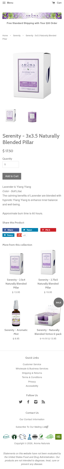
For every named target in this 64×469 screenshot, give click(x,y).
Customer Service (32, 364)
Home (5, 35)
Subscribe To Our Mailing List (31, 426)
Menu (9, 2)
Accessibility (32, 385)
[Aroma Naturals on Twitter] (20, 402)
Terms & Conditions (32, 377)
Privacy (32, 381)
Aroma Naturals (42, 443)
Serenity (17, 35)
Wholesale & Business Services (32, 368)
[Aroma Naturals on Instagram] (36, 402)
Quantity (7, 158)
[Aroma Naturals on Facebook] (28, 402)
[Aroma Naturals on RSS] (43, 402)
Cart (59, 2)
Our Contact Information (32, 419)
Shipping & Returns (32, 372)
